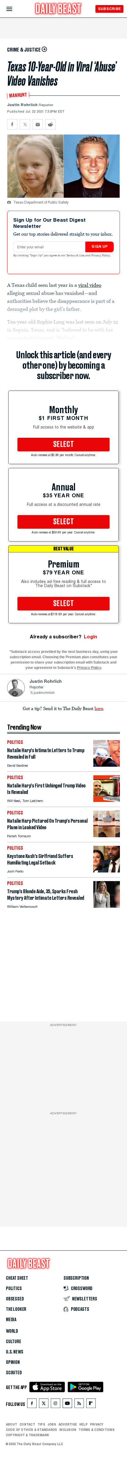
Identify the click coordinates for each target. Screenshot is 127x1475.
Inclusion (67, 1429)
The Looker (16, 1309)
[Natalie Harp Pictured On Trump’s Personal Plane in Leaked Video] (106, 835)
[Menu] (14, 9)
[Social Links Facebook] (32, 1405)
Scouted (14, 1372)
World (12, 1331)
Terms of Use (75, 255)
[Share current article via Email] (37, 124)
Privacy (97, 1424)
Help (83, 1424)
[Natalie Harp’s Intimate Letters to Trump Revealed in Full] (106, 765)
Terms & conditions (96, 1429)
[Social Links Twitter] (43, 1405)
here (99, 708)
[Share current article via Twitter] (25, 124)
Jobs (52, 1424)
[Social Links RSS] (79, 1405)
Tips (41, 1424)
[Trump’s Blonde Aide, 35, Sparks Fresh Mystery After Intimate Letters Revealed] (106, 906)
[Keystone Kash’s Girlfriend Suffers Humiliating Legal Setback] (106, 870)
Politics (14, 1288)
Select (63, 444)
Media (11, 1319)
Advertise (67, 1424)
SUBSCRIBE (109, 9)
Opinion (13, 1362)
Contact (27, 1424)
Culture (13, 1341)
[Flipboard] (90, 1405)
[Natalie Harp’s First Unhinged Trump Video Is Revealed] (106, 800)
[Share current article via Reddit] (50, 124)
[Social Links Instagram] (55, 1405)
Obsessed (15, 1299)
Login (90, 637)
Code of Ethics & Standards (31, 1429)
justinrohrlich (44, 693)
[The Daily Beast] (58, 9)
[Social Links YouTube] (67, 1405)
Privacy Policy (101, 255)
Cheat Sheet (17, 1278)
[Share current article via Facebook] (12, 124)
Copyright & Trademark (27, 1435)
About (11, 1424)
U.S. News (14, 1352)
